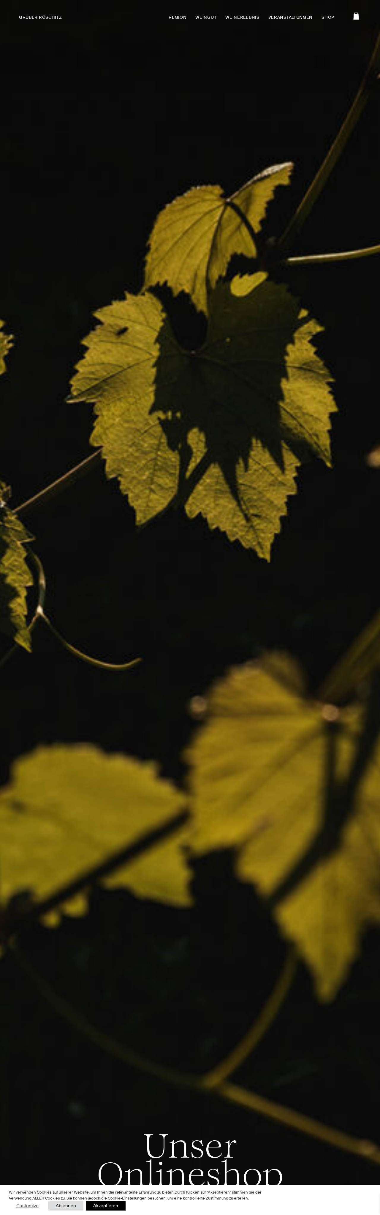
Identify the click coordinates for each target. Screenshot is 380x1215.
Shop (328, 17)
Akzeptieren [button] (105, 1206)
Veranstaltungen (290, 17)
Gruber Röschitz (40, 17)
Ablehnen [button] (66, 1206)
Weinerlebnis (242, 17)
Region (177, 17)
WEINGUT (205, 17)
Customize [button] (27, 1206)
